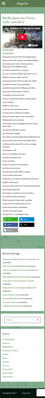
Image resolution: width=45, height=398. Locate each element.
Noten (5, 358)
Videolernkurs (8, 377)
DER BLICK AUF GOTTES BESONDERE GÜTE (19, 288)
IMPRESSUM (7, 347)
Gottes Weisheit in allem (11, 295)
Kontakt (5, 354)
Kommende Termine (10, 351)
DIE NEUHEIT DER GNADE (13, 306)
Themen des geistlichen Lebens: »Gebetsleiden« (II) (21, 259)
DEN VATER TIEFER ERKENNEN (15, 266)
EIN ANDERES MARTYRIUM (13, 299)
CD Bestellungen (9, 339)
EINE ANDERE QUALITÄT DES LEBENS (17, 277)
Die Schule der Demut (10, 302)
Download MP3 (8, 50)
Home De (6, 343)
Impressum (26, 393)
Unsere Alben (7, 369)
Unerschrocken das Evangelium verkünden (18, 281)
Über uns (6, 365)
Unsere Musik (8, 373)
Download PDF (8, 53)
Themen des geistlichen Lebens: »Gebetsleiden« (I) (21, 270)
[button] (10, 219)
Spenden (6, 362)
